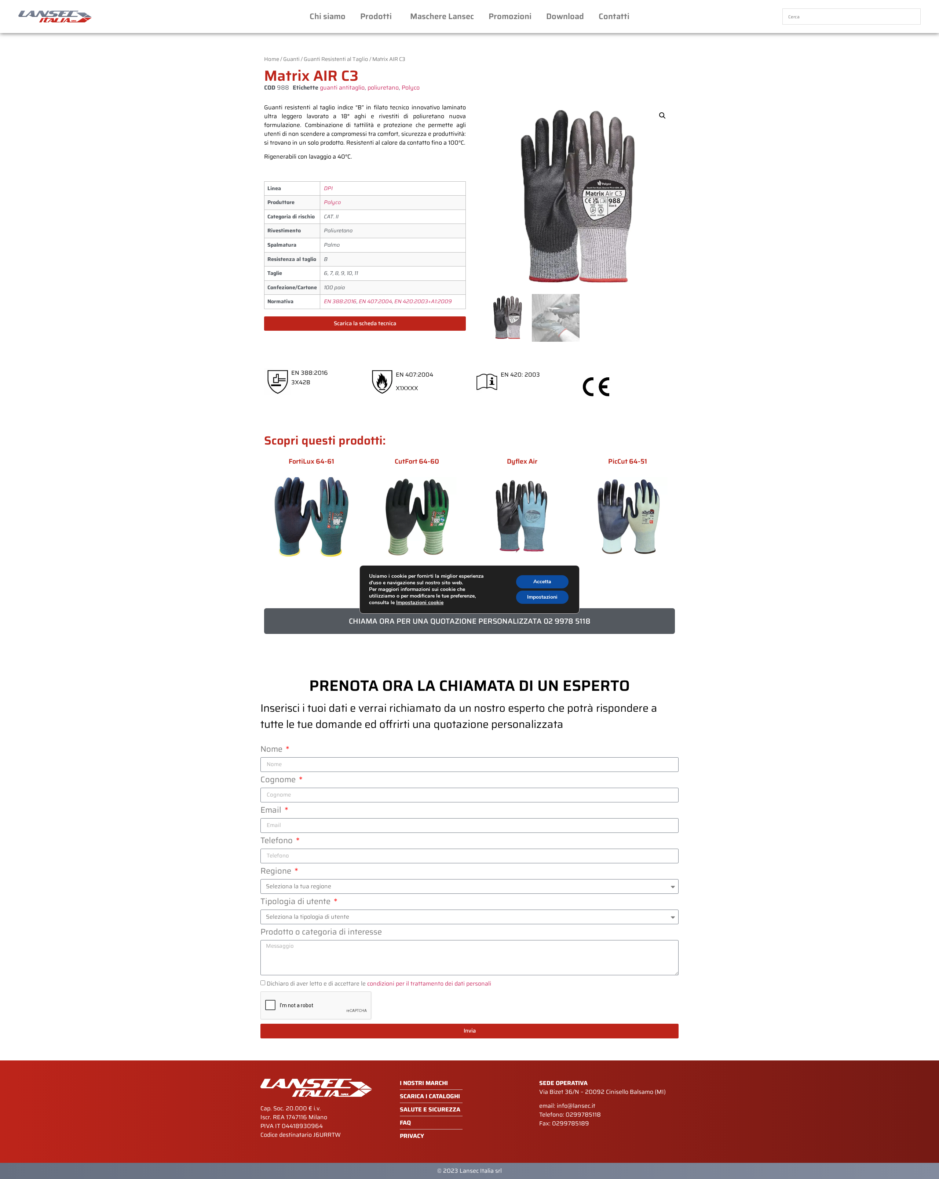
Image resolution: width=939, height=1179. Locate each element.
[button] (662, 115)
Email (271, 811)
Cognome (278, 781)
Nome (272, 750)
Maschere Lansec (442, 16)
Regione (276, 872)
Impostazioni (542, 597)
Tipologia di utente (296, 902)
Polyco (411, 87)
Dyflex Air (522, 461)
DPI (328, 188)
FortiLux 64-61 (311, 461)
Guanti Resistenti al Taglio (336, 59)
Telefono (277, 842)
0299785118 (583, 1114)
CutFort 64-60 (417, 461)
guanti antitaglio (342, 87)
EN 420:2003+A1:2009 (423, 301)
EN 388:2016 (340, 301)
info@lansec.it (576, 1105)
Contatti (614, 16)
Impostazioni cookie (419, 602)
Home (271, 59)
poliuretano (383, 87)
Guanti (291, 59)
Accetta (542, 581)
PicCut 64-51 (627, 461)
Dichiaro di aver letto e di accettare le (379, 983)
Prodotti (376, 16)
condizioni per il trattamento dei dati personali (429, 983)
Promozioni (510, 16)
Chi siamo (328, 16)
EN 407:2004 (375, 301)
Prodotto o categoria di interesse (321, 933)
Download (565, 16)
